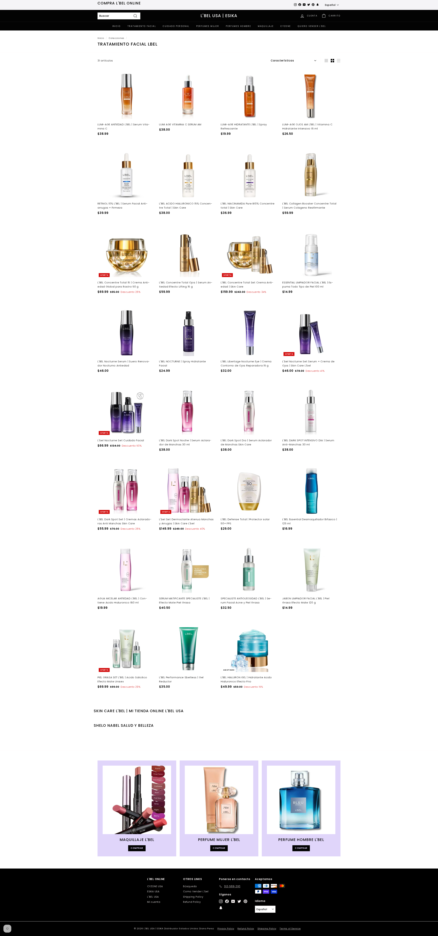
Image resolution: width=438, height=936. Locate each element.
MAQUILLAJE (266, 26)
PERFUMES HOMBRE (238, 26)
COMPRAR (137, 848)
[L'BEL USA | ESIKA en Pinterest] (245, 901)
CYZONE (285, 26)
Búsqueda (190, 886)
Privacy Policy (225, 928)
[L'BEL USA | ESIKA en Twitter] (239, 901)
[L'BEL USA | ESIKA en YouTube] (233, 901)
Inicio (101, 38)
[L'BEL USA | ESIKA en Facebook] (227, 901)
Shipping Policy (193, 896)
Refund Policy (192, 902)
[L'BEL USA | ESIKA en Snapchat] (221, 908)
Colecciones (116, 38)
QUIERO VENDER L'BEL (312, 26)
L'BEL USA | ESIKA (219, 15)
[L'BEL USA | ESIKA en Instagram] (221, 901)
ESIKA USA (153, 891)
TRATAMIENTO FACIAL (141, 26)
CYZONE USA (155, 886)
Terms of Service (290, 928)
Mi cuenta (153, 902)
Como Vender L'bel (196, 891)
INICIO (116, 26)
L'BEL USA (153, 896)
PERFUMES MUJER (207, 26)
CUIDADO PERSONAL (176, 26)
